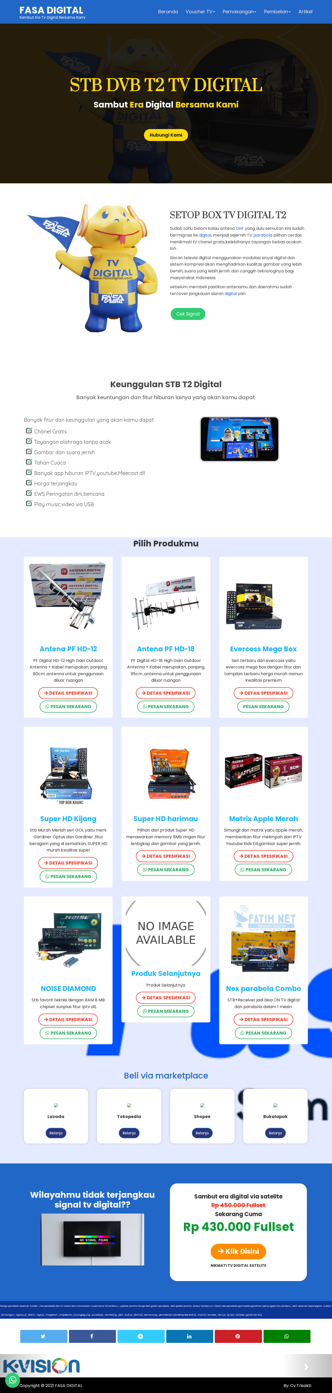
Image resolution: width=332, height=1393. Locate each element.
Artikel (306, 11)
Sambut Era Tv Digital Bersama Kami (52, 11)
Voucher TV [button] (199, 11)
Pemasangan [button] (238, 11)
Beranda (168, 11)
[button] (25, 1365)
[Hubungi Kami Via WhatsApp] (12, 1380)
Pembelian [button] (276, 11)
